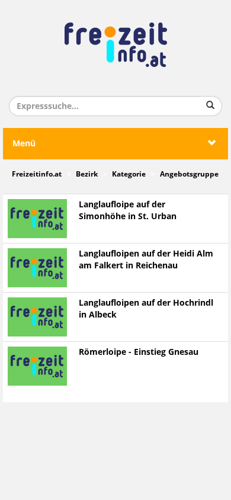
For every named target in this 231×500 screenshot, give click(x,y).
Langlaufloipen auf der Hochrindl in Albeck (146, 309)
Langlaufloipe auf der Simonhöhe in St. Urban (128, 211)
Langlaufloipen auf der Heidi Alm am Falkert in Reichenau (146, 260)
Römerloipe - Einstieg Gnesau (138, 352)
